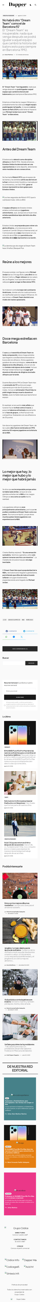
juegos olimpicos (14, 619)
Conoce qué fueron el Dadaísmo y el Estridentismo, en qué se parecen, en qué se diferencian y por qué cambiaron (19, 1108)
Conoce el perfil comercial (20, 1248)
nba (23, 619)
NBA (19, 233)
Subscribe (20, 697)
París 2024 (29, 619)
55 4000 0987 (20, 1242)
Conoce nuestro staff (20, 1235)
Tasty (6, 797)
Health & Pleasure (8, 15)
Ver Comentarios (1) (20, 648)
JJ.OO (4, 619)
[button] (3, 4)
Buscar (5, 658)
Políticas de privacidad (19, 1285)
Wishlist (7, 747)
